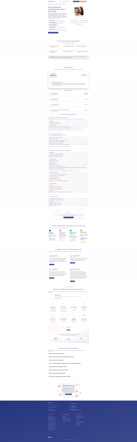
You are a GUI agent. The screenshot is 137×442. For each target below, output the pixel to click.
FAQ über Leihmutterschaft (51, 429)
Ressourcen (68, 1)
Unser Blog (77, 418)
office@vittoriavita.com (74, 403)
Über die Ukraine (78, 424)
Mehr (51, 264)
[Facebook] (49, 405)
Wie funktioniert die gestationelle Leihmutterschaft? (52, 419)
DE (87, 1)
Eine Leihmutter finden (51, 428)
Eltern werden (76, 1)
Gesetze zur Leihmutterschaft (52, 423)
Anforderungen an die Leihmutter (66, 421)
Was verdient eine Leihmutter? (66, 419)
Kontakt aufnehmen (68, 394)
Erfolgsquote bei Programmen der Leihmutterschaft (52, 425)
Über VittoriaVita (78, 423)
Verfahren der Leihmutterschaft (66, 418)
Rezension (77, 419)
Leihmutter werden (83, 1)
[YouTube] (57, 405)
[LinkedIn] (51, 405)
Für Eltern (61, 1)
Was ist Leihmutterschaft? (51, 420)
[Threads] (55, 405)
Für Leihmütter (64, 1)
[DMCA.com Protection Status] (68, 437)
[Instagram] (53, 405)
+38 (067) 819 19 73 (74, 406)
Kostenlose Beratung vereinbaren (53, 32)
